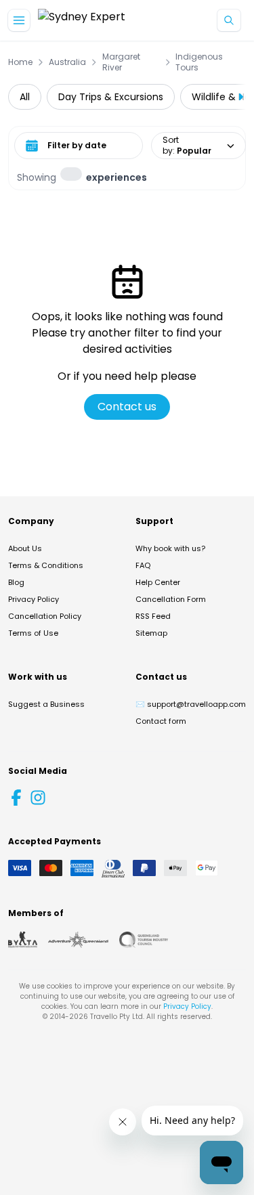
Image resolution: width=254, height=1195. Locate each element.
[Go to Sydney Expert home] (81, 20)
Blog (16, 582)
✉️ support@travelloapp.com (190, 704)
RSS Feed (153, 616)
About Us (25, 548)
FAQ (142, 565)
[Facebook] (16, 797)
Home (20, 62)
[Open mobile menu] (19, 20)
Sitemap (151, 633)
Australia (67, 62)
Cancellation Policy (44, 616)
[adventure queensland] (78, 940)
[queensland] (143, 940)
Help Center (157, 582)
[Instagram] (38, 797)
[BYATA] (22, 940)
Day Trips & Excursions (110, 97)
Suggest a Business (46, 704)
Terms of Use (33, 633)
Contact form (160, 721)
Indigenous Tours (199, 62)
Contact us (127, 406)
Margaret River (121, 62)
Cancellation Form (170, 599)
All (25, 97)
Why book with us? (170, 548)
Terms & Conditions (45, 565)
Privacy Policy (33, 599)
